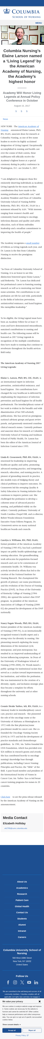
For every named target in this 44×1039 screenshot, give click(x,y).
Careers (22, 937)
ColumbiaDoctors (22, 867)
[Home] (22, 13)
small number (33, 243)
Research (22, 894)
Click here (6, 797)
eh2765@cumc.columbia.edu (16, 828)
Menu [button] (38, 23)
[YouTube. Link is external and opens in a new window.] (29, 982)
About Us (22, 881)
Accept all (12, 1030)
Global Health (22, 906)
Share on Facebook (16, 111)
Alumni (22, 925)
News (5, 119)
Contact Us (22, 912)
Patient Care (22, 900)
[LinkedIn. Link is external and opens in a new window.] (36, 982)
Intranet (22, 931)
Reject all (32, 1030)
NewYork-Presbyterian (22, 860)
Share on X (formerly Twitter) (21, 111)
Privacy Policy (21, 1035)
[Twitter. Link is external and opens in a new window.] (22, 982)
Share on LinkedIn (26, 111)
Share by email (30, 111)
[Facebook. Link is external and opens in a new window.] (8, 982)
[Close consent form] (40, 1001)
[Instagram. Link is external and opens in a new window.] (15, 982)
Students (22, 918)
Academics (22, 888)
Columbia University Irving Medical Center (22, 3)
